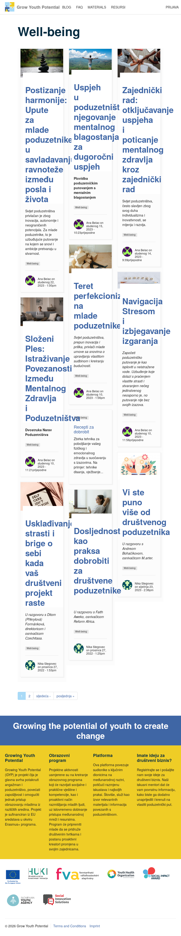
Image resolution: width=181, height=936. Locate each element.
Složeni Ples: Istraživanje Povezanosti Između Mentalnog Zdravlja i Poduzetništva (52, 378)
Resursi (118, 7)
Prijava (172, 7)
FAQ (79, 7)
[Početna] (9, 7)
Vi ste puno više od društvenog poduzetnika (146, 512)
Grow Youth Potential (38, 7)
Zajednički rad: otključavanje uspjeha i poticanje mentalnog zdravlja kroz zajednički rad (147, 139)
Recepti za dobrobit (84, 429)
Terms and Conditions (69, 925)
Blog (66, 7)
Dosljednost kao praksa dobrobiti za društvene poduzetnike (97, 560)
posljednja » (65, 696)
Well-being (32, 263)
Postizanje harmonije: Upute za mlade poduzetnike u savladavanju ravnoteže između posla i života (50, 144)
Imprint (95, 925)
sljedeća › (43, 696)
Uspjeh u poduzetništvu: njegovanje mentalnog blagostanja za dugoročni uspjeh (103, 126)
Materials (97, 7)
